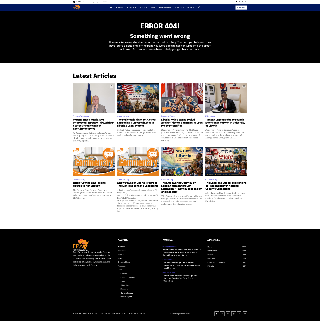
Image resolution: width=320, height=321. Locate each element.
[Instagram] (239, 1)
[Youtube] (245, 1)
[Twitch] (233, 313)
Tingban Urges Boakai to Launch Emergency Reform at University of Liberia (225, 123)
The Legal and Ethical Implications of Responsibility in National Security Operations (225, 186)
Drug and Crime (168, 116)
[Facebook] (236, 1)
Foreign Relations (81, 116)
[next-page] (245, 217)
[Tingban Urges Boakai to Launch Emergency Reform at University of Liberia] (226, 98)
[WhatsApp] (245, 313)
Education (210, 116)
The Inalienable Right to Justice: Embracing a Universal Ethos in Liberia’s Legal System (136, 123)
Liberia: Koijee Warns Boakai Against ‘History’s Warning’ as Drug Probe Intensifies (181, 123)
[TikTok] (228, 313)
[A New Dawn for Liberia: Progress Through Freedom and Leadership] (138, 161)
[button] (199, 7)
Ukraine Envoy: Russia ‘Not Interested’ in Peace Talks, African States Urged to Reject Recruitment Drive (181, 252)
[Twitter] (242, 1)
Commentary (123, 116)
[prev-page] (75, 217)
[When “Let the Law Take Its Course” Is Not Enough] (94, 161)
